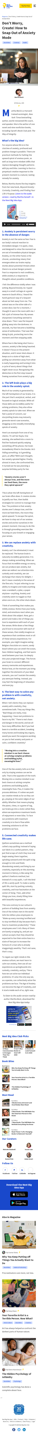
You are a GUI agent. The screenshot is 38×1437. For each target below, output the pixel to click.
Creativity (16, 43)
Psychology (17, 1381)
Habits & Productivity (20, 1267)
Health (25, 43)
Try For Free (25, 6)
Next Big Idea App (7, 1419)
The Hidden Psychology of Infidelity (16, 1375)
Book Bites (7, 43)
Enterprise (32, 1419)
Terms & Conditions (15, 1421)
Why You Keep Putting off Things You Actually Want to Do (17, 1260)
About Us (5, 1421)
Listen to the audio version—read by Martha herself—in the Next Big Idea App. (18, 197)
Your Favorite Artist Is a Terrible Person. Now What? (17, 1317)
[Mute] (27, 224)
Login (33, 1421)
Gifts (15, 1419)
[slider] (32, 224)
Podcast (20, 1419)
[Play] (5, 224)
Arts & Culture (8, 1323)
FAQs (25, 1419)
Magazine (5, 16)
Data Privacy (26, 1421)
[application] (19, 224)
